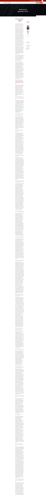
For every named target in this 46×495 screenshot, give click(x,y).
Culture (29, 46)
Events (22, 2)
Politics (27, 46)
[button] (39, 0)
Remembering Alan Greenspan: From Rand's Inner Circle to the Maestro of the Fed (19, 97)
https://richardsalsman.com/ (18, 60)
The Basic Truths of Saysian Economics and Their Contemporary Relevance (19, 329)
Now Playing (25, 2)
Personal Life (27, 49)
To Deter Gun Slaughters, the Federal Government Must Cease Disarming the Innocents (19, 480)
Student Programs (18, 2)
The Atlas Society (20, 24)
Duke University (20, 29)
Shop (32, 2)
